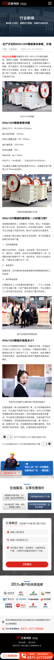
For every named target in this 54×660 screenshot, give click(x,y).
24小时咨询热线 (24, 629)
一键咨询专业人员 (9, 473)
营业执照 (31, 642)
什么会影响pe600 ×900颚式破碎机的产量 (25, 444)
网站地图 (22, 642)
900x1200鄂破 (9, 56)
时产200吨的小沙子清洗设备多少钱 (26, 437)
